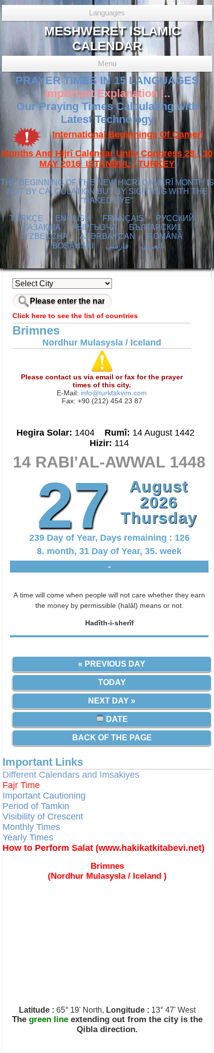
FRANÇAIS (123, 218)
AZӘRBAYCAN (107, 236)
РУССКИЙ (175, 218)
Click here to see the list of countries (75, 316)
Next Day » (111, 701)
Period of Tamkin (35, 806)
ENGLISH (73, 218)
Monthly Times (31, 827)
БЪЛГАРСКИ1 (155, 227)
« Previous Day (111, 664)
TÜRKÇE (26, 218)
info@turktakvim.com (113, 393)
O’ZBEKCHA (44, 236)
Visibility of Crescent (42, 816)
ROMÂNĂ (165, 236)
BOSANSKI (73, 245)
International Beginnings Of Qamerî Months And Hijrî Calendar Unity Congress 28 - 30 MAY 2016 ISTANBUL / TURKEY (107, 149)
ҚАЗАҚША (42, 227)
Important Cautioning (44, 796)
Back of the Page (112, 737)
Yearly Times (27, 837)
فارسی (117, 245)
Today (112, 682)
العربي (151, 245)
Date (116, 719)
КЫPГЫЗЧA (95, 227)
